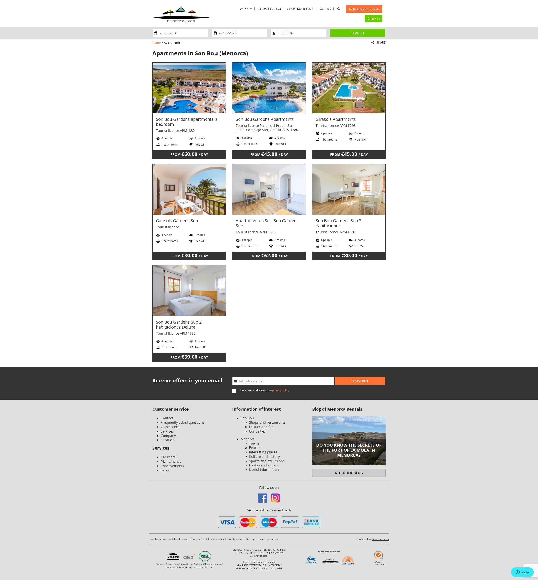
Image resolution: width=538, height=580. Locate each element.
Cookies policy (216, 538)
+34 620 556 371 (301, 9)
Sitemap (250, 538)
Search (357, 33)
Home (156, 42)
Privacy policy (197, 538)
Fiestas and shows (263, 465)
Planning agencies (268, 538)
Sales (165, 470)
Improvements (172, 465)
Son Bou (247, 418)
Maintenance (171, 461)
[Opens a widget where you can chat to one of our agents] (522, 572)
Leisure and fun (261, 427)
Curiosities (257, 431)
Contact (325, 9)
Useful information (264, 469)
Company (168, 435)
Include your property (364, 9)
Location (167, 440)
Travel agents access (160, 538)
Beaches (255, 447)
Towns (254, 443)
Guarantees (170, 427)
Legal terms (180, 538)
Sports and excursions (267, 461)
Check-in (374, 18)
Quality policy (235, 538)
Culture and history (264, 456)
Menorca (248, 439)
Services (167, 431)
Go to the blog (349, 473)
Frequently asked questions (182, 422)
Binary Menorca (380, 538)
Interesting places (263, 452)
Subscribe (360, 381)
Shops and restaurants (267, 422)
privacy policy (280, 390)
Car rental (169, 457)
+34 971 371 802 (269, 9)
